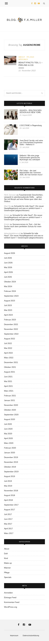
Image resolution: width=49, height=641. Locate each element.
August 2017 (9, 509)
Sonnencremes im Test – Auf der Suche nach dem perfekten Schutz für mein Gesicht (22, 226)
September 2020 (11, 414)
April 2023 (8, 315)
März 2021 (8, 391)
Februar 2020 (10, 448)
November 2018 (11, 490)
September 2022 (11, 334)
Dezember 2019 (11, 457)
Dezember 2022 (11, 324)
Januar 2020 (9, 452)
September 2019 (11, 471)
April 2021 (8, 386)
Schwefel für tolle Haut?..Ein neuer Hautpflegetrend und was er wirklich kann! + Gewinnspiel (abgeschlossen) (24, 208)
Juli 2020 (8, 424)
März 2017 (8, 533)
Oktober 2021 (10, 367)
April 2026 (8, 272)
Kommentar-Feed (11, 602)
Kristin (6, 215)
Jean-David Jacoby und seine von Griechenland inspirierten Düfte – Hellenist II (31, 142)
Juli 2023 (8, 305)
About (22, 57)
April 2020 (8, 438)
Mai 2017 (8, 524)
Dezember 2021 (11, 362)
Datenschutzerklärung (31, 636)
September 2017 (11, 505)
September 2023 (11, 296)
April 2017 (8, 528)
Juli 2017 (8, 514)
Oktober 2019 (10, 467)
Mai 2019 (8, 486)
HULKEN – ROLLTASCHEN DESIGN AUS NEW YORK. (30, 111)
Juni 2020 (8, 429)
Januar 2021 (9, 400)
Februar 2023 (10, 320)
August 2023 (9, 301)
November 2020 (11, 405)
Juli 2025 (8, 277)
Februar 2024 (10, 291)
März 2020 (8, 443)
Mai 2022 (8, 348)
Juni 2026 (8, 263)
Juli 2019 (8, 481)
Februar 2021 (10, 396)
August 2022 (9, 339)
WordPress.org (10, 607)
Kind (6, 558)
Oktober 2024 (10, 282)
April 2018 (8, 500)
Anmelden (8, 593)
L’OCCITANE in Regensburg (31, 125)
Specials (23, 59)
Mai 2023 (8, 310)
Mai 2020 (8, 433)
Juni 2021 (8, 377)
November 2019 (11, 462)
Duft (6, 553)
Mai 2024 (8, 286)
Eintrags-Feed (10, 597)
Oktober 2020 (10, 410)
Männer (7, 568)
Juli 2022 (8, 343)
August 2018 (9, 495)
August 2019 (9, 476)
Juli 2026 (8, 258)
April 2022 (8, 353)
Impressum (14, 636)
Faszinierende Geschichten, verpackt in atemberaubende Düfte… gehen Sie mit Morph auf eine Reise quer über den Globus (23, 198)
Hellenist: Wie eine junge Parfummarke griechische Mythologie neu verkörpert (30, 158)
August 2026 (9, 253)
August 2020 (9, 419)
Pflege (30, 57)
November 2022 (11, 329)
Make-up (8, 563)
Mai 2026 (8, 267)
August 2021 (9, 372)
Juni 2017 (8, 519)
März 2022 (8, 358)
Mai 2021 (8, 381)
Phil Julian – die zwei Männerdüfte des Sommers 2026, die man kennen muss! (31, 173)
